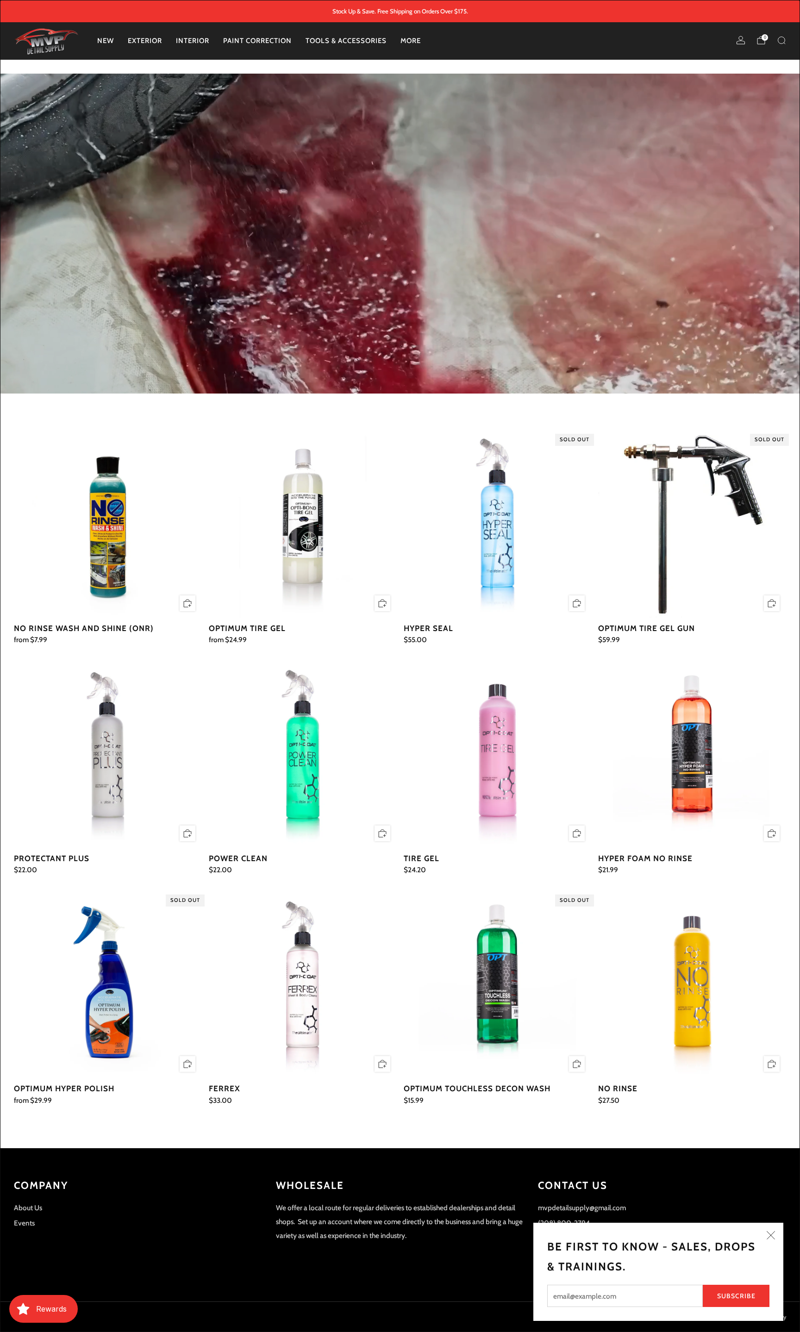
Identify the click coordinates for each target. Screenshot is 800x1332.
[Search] (781, 40)
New (105, 41)
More (410, 41)
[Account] (740, 40)
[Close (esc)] (770, 1235)
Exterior (145, 41)
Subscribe (736, 1296)
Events (24, 1223)
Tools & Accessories (346, 41)
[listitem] (400, 11)
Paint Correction (257, 41)
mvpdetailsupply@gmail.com (582, 1207)
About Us (28, 1207)
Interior (192, 41)
